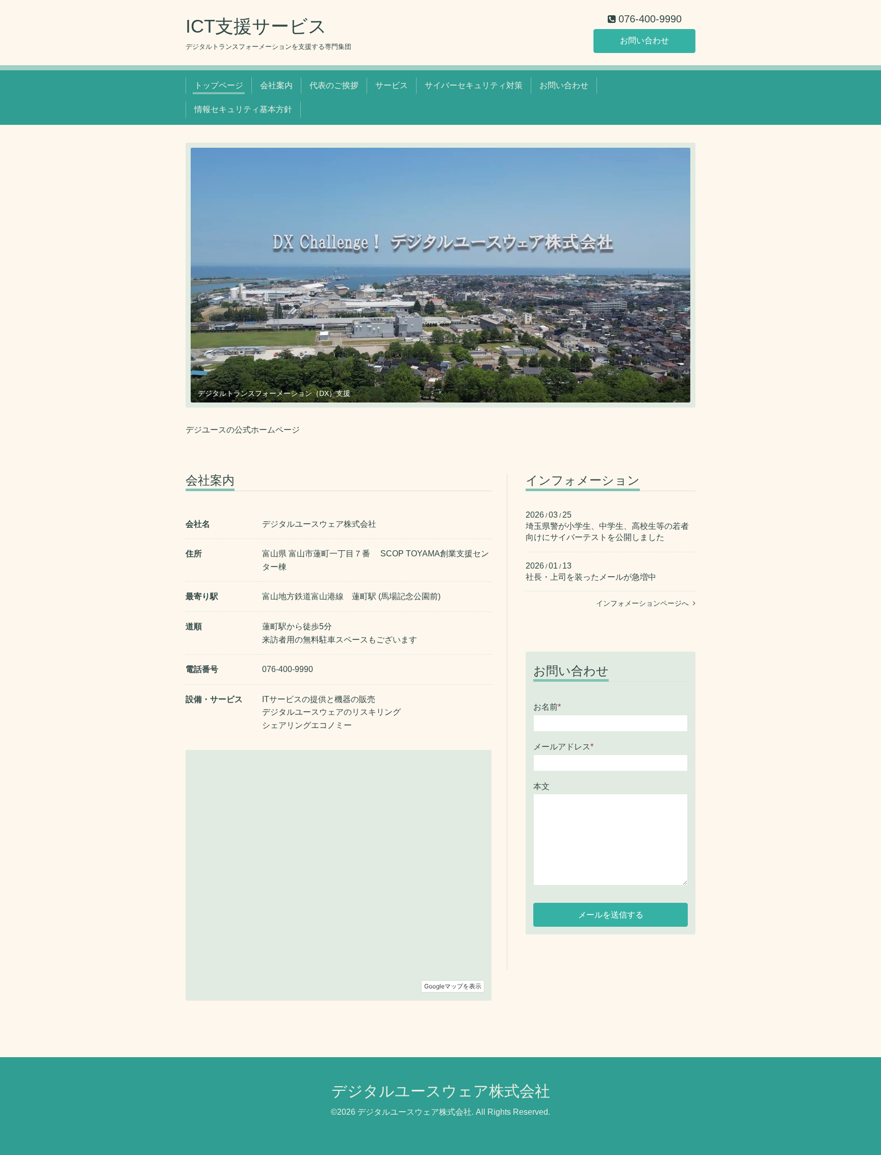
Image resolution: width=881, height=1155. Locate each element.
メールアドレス (563, 746)
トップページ (218, 85)
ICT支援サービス (256, 26)
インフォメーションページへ (644, 603)
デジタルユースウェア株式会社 (440, 1091)
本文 (541, 786)
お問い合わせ (644, 40)
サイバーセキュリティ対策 (474, 85)
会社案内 (276, 85)
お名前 (547, 707)
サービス (391, 85)
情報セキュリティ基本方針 (243, 109)
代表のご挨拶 (333, 85)
